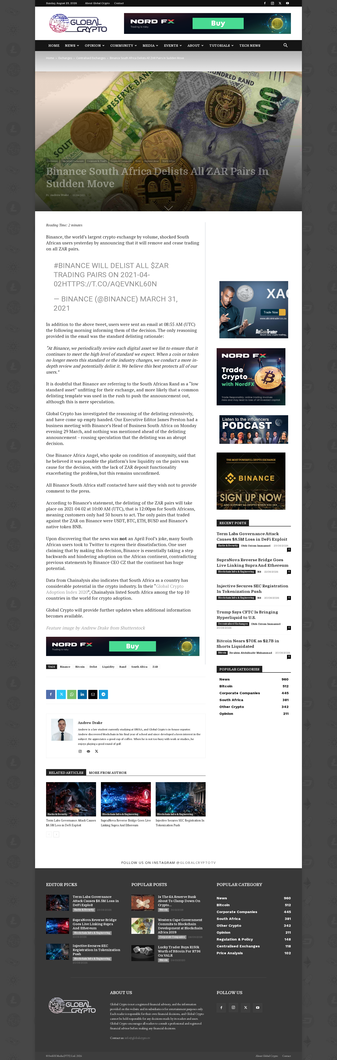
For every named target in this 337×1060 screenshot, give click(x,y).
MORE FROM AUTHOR (108, 773)
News (70, 45)
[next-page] (56, 834)
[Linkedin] (82, 694)
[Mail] (90, 751)
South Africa (168, 161)
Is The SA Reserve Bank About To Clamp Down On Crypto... (179, 901)
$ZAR (159, 265)
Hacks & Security (57, 814)
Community (121, 45)
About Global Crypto (97, 3)
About (194, 45)
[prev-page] (49, 834)
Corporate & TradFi (97, 161)
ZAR (155, 666)
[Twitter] (279, 3)
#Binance (72, 265)
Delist (93, 666)
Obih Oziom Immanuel (256, 545)
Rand (122, 666)
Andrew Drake (59, 195)
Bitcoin (80, 666)
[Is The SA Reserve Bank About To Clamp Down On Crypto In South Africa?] (142, 903)
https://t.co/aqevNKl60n (109, 283)
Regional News (151, 161)
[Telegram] (103, 694)
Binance (65, 666)
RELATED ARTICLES (66, 773)
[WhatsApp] (71, 694)
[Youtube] (287, 3)
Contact (119, 3)
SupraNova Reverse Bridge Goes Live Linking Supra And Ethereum (94, 924)
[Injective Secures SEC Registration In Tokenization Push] (181, 799)
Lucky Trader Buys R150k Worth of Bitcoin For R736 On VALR (179, 951)
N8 (259, 571)
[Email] (92, 694)
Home (53, 45)
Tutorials (219, 45)
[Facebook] (264, 3)
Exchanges (65, 58)
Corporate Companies (121, 161)
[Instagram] (272, 3)
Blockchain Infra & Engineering (120, 814)
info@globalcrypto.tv (137, 1038)
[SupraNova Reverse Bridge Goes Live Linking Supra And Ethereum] (126, 799)
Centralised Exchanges (90, 58)
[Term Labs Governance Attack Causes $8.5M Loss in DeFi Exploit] (71, 799)
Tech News (249, 45)
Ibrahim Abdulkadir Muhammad (250, 652)
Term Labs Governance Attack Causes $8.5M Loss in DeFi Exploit (96, 901)
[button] (285, 46)
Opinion (93, 45)
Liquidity (108, 666)
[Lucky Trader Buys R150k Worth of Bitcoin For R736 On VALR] (142, 953)
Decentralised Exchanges (233, 624)
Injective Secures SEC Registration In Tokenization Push (96, 950)
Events (171, 45)
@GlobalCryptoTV (196, 862)
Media (149, 45)
